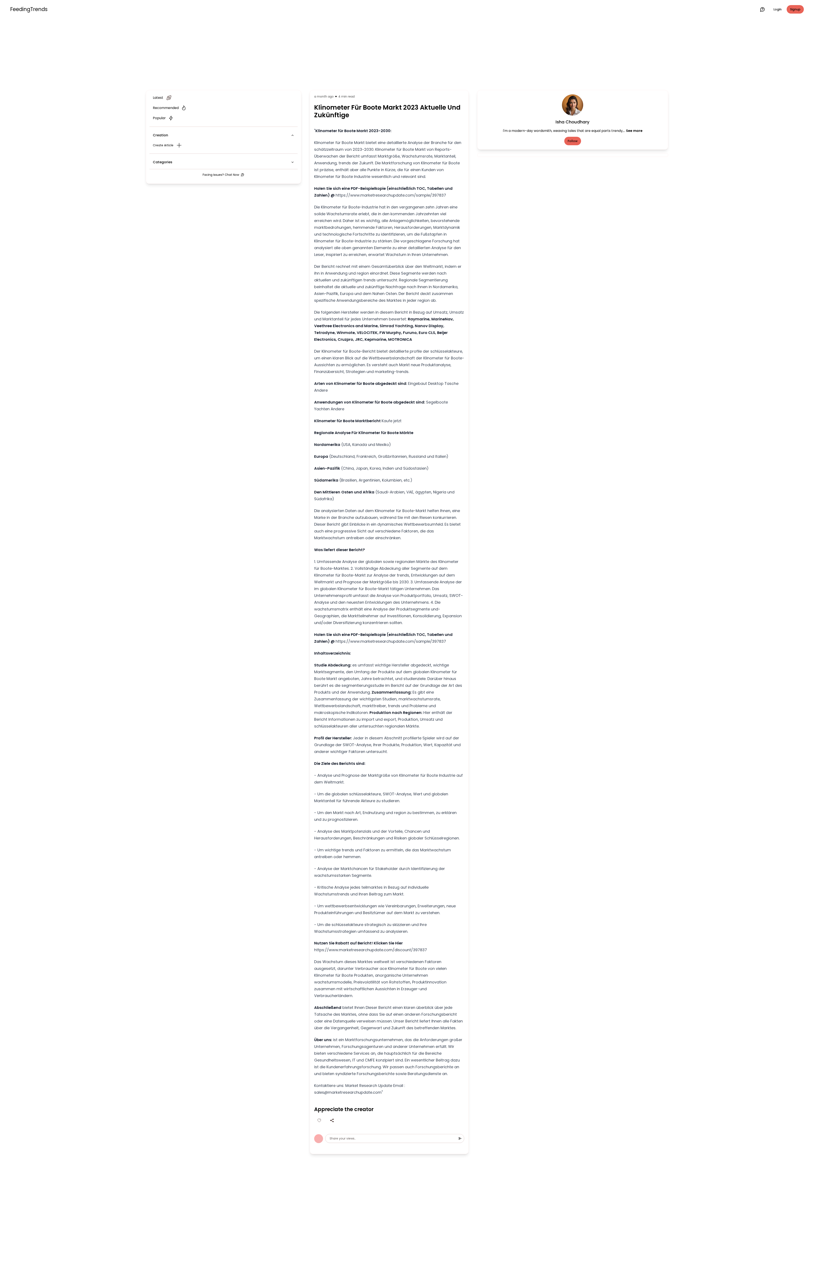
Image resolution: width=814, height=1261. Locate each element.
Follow (573, 141)
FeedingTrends (28, 9)
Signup (795, 9)
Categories (162, 162)
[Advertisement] (407, 53)
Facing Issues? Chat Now (221, 175)
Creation (160, 135)
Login (778, 9)
